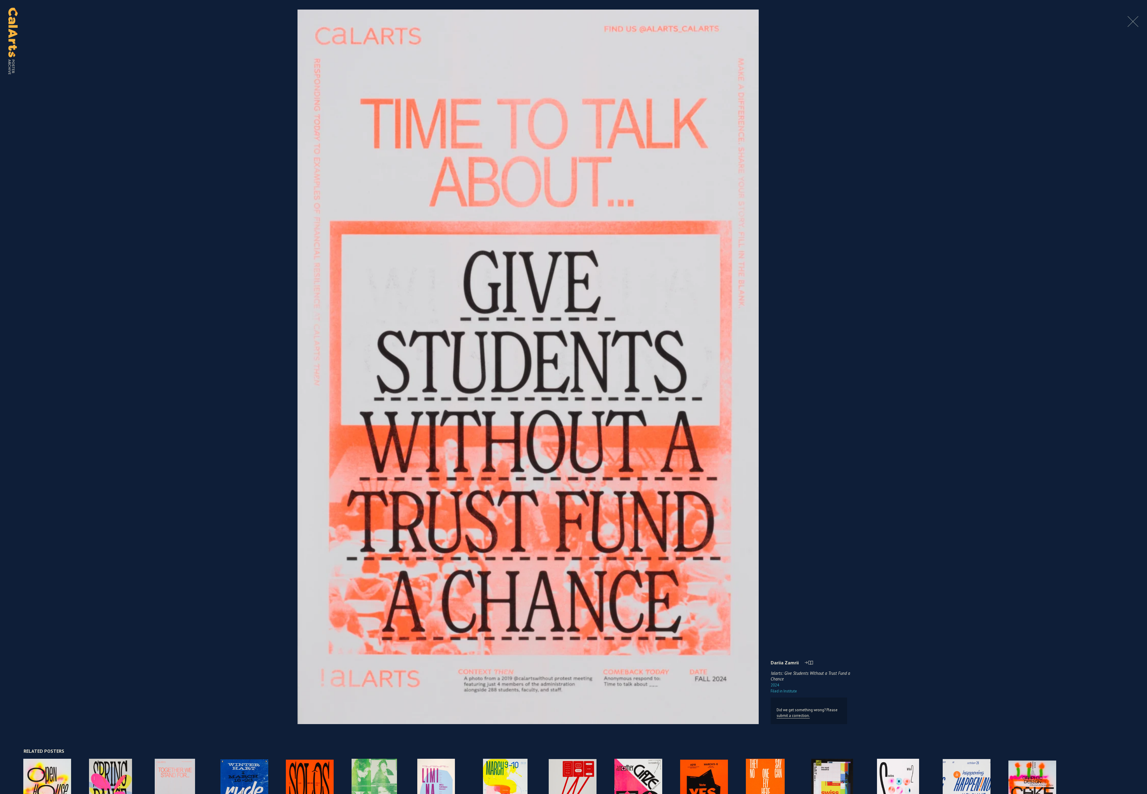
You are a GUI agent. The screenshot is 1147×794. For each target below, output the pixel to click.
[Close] (1133, 25)
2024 (775, 685)
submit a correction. (793, 715)
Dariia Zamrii (785, 663)
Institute (784, 691)
